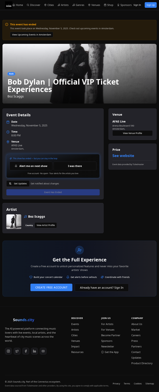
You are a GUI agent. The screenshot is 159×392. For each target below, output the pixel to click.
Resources (77, 352)
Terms (127, 383)
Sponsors (106, 341)
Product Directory (141, 363)
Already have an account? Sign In (101, 287)
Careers (136, 335)
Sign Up (151, 4)
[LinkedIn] (34, 351)
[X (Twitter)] (17, 351)
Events (75, 324)
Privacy (116, 383)
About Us (136, 324)
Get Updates (20, 183)
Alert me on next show (33, 166)
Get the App (112, 352)
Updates (136, 357)
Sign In (137, 4)
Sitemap (149, 383)
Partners (136, 346)
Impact (75, 346)
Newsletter (107, 346)
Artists (75, 329)
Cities (74, 335)
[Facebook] (25, 351)
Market (135, 329)
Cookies (138, 383)
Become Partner (110, 335)
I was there (75, 166)
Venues (75, 341)
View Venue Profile (132, 133)
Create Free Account (51, 287)
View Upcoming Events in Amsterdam (31, 34)
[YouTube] (43, 351)
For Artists (107, 324)
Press (134, 341)
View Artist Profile (46, 225)
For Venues (107, 329)
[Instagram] (8, 351)
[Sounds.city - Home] (8, 5)
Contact (136, 352)
